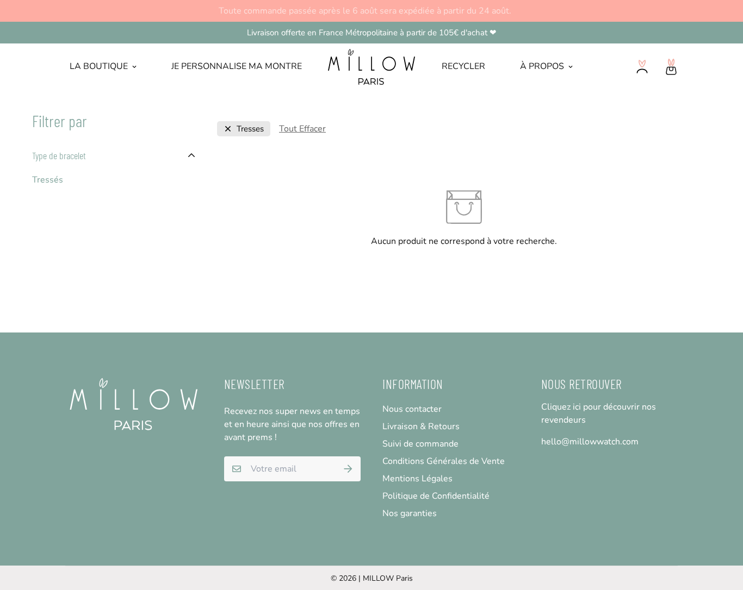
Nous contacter (412, 409)
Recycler (463, 66)
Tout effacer (302, 129)
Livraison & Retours (421, 426)
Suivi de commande (420, 444)
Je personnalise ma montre (236, 66)
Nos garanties (409, 513)
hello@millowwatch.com (590, 442)
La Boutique (99, 66)
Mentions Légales (417, 479)
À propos (542, 66)
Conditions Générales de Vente (443, 461)
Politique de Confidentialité (436, 496)
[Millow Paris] (372, 66)
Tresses (250, 129)
